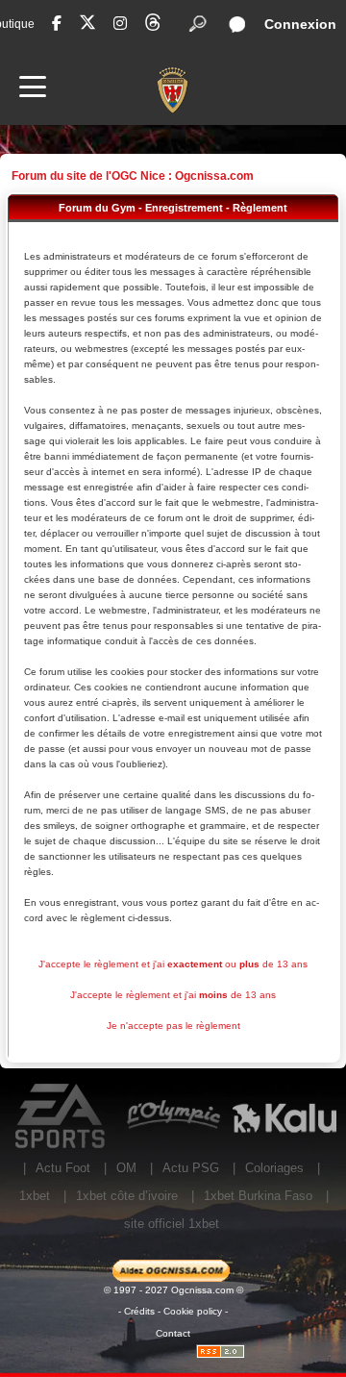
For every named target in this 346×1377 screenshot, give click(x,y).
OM (126, 1168)
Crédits (139, 1311)
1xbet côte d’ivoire (127, 1196)
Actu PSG (190, 1168)
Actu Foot (63, 1168)
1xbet (34, 1196)
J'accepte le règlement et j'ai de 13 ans (173, 994)
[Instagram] (120, 23)
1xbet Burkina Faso (258, 1196)
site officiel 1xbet (171, 1223)
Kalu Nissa (284, 1116)
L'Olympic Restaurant (173, 1116)
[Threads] (152, 25)
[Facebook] (57, 23)
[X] (87, 25)
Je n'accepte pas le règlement (173, 1025)
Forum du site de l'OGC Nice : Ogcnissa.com (133, 176)
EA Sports (61, 1116)
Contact (173, 1333)
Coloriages (274, 1168)
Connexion (300, 24)
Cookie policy (192, 1311)
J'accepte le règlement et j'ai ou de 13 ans (173, 964)
